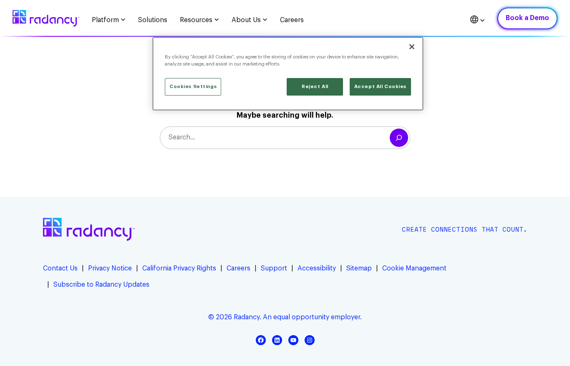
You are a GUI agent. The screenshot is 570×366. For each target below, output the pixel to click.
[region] (288, 74)
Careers (238, 268)
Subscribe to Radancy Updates (101, 284)
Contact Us (60, 268)
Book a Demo (527, 18)
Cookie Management (414, 268)
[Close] (412, 47)
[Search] (399, 138)
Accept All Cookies (380, 86)
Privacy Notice (110, 268)
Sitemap (359, 268)
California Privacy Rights (179, 268)
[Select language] (477, 20)
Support (274, 268)
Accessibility (317, 268)
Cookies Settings (193, 86)
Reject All (315, 86)
